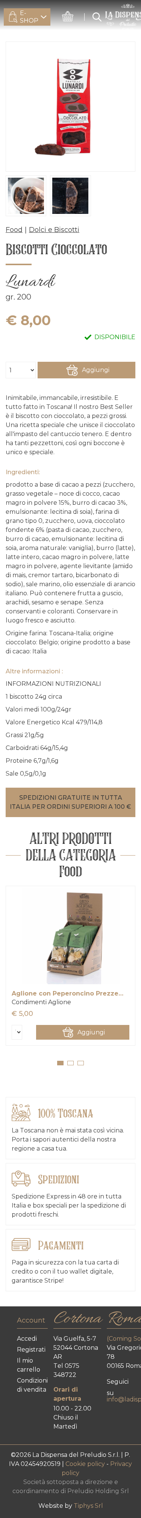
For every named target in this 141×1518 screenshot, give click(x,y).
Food (14, 230)
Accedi (27, 1338)
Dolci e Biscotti (54, 230)
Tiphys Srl (88, 1505)
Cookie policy (85, 1463)
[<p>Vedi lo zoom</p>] (70, 106)
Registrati (31, 1349)
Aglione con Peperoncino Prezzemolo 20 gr (70, 993)
